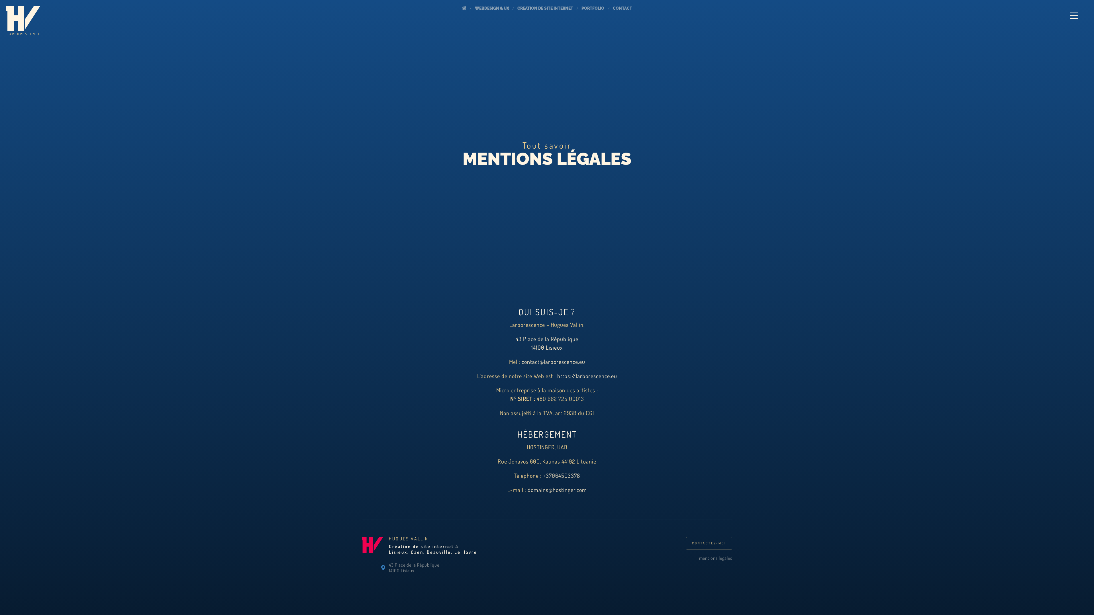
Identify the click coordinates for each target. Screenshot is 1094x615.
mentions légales (715, 558)
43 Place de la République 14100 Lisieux (414, 567)
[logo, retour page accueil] (372, 559)
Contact (622, 8)
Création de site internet (545, 8)
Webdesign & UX (492, 8)
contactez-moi (709, 543)
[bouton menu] (1073, 15)
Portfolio (592, 8)
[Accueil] (464, 8)
